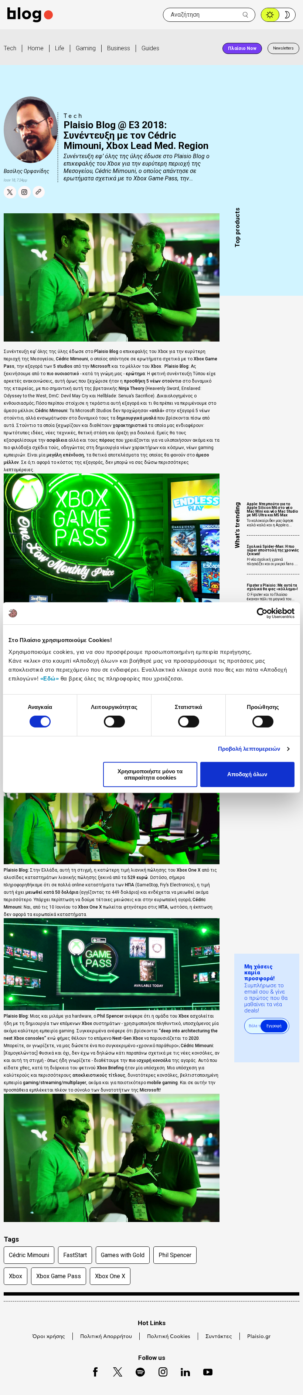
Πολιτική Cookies (168, 1336)
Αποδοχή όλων (247, 774)
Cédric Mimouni (29, 1255)
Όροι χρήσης (49, 1336)
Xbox (15, 1276)
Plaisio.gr (258, 1336)
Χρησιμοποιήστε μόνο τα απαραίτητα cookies (150, 774)
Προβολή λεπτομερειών (249, 749)
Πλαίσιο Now (242, 48)
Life (59, 48)
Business (118, 48)
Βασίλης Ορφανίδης (26, 171)
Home (36, 48)
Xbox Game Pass (58, 1276)
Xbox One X (110, 1276)
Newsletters (283, 48)
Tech (10, 48)
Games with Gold (122, 1255)
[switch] (114, 721)
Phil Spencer (175, 1255)
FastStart (75, 1255)
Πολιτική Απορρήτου (106, 1336)
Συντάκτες (218, 1336)
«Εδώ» (49, 678)
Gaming (86, 48)
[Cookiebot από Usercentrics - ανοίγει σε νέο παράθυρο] (262, 613)
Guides (150, 48)
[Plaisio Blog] (30, 15)
